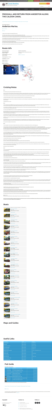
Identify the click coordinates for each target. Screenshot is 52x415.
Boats (6, 21)
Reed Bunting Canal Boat (14, 219)
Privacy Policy (9, 402)
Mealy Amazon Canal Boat (14, 291)
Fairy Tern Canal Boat (13, 269)
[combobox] (44, 6)
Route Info (3, 21)
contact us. (17, 392)
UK (12, 4)
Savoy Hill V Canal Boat (14, 280)
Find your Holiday (43, 3)
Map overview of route (11, 21)
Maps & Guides (21, 21)
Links (24, 21)
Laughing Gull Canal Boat (14, 236)
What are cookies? (42, 0)
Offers (48, 3)
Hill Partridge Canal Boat (14, 247)
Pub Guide (26, 21)
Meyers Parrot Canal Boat (14, 286)
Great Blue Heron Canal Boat (14, 225)
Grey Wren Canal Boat (13, 214)
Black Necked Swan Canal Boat (15, 275)
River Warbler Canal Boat (14, 258)
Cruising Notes (16, 21)
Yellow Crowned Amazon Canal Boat (15, 297)
